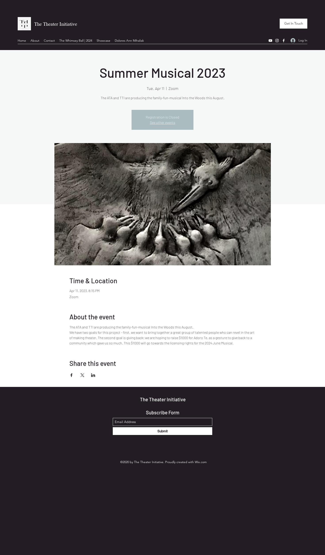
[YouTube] (270, 40)
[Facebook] (283, 40)
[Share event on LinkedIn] (93, 375)
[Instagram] (277, 40)
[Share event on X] (82, 375)
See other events (162, 122)
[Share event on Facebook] (71, 375)
